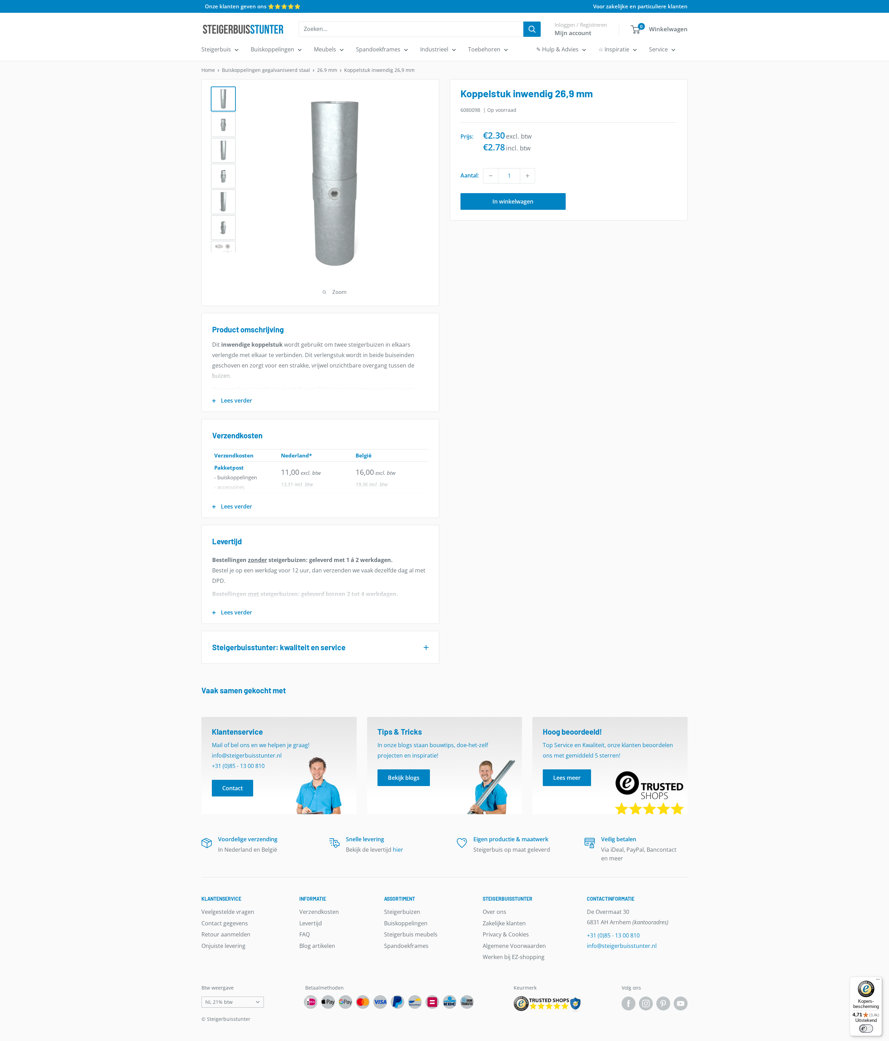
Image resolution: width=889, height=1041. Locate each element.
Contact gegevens (224, 923)
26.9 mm (327, 70)
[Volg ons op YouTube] (681, 1003)
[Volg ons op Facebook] (628, 1003)
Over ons (494, 912)
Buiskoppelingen (272, 49)
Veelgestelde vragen (227, 912)
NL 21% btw (219, 1002)
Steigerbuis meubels (411, 934)
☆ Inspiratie (613, 49)
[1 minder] (490, 175)
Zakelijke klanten (504, 923)
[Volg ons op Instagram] (646, 1003)
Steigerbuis (216, 49)
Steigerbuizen (402, 912)
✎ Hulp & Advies (557, 49)
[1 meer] (527, 175)
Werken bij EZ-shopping (514, 957)
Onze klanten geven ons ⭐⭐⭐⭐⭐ (253, 6)
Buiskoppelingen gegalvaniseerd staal (266, 70)
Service (658, 49)
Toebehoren (484, 49)
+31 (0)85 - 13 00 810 (613, 935)
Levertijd (310, 923)
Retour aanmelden (225, 934)
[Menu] (878, 981)
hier (398, 849)
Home (208, 70)
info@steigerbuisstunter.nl (622, 946)
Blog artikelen (317, 946)
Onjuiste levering (223, 946)
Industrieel (434, 49)
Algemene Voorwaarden (514, 946)
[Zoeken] (532, 29)
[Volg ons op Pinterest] (663, 1003)
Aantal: (469, 175)
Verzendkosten (319, 912)
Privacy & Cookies (506, 934)
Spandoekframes (378, 49)
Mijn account (573, 33)
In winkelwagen (512, 201)
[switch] (866, 1028)
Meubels (325, 49)
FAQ (304, 934)
